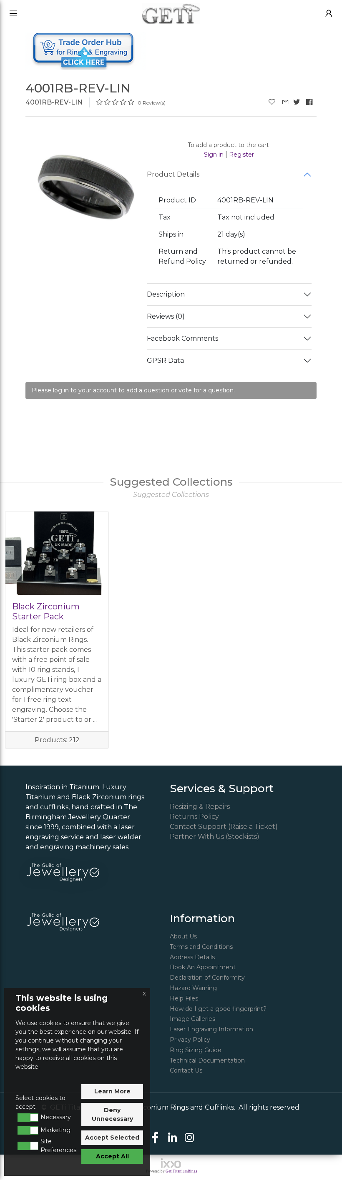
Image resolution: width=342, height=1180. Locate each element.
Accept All (112, 1156)
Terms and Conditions (201, 946)
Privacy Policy (190, 1039)
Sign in (214, 154)
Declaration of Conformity (207, 977)
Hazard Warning (193, 988)
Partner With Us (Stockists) (214, 837)
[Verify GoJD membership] (63, 872)
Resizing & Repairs (200, 807)
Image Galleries (192, 1019)
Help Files (184, 998)
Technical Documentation (207, 1060)
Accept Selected (112, 1137)
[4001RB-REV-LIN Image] (86, 187)
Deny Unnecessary (112, 1114)
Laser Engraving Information (211, 1029)
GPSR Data (165, 360)
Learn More (112, 1091)
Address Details (192, 957)
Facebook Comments (182, 338)
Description (166, 294)
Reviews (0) (166, 316)
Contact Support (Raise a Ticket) (224, 827)
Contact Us (186, 1070)
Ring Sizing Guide (195, 1050)
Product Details (173, 174)
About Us (183, 936)
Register (241, 154)
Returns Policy (194, 817)
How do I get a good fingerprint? (218, 1009)
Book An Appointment (203, 967)
